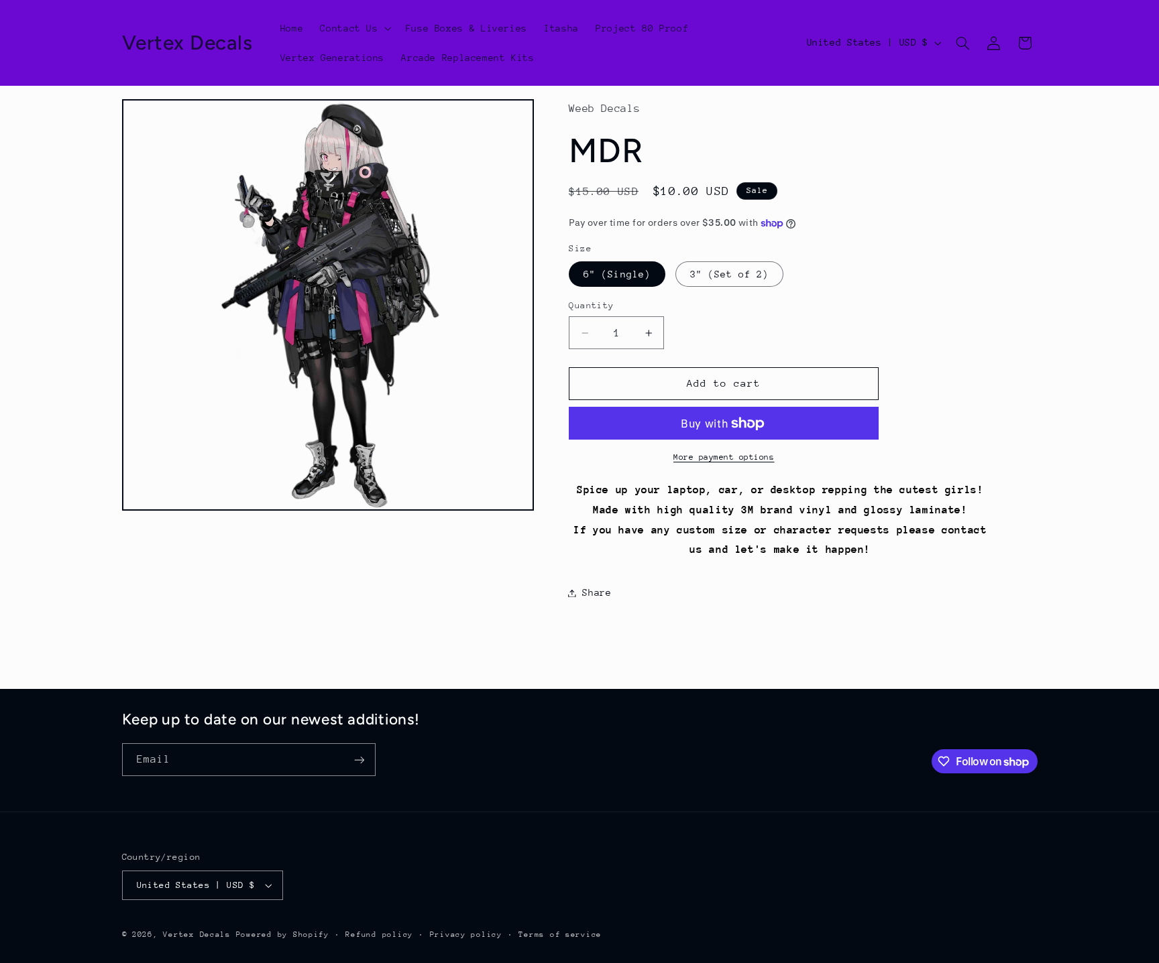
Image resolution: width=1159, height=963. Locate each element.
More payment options (724, 457)
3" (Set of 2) (729, 274)
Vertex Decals (197, 934)
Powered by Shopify (282, 934)
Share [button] (596, 592)
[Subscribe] (358, 759)
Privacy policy (466, 934)
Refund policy (379, 934)
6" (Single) (617, 274)
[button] (354, 28)
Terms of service (560, 934)
